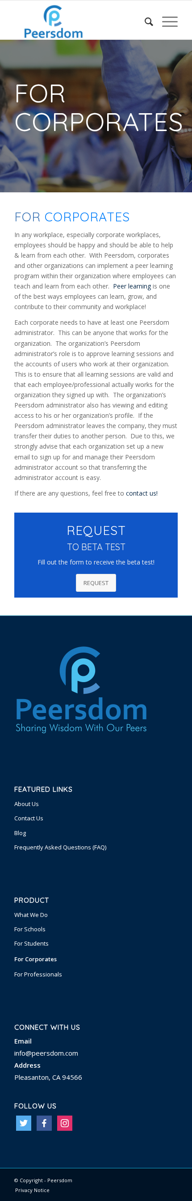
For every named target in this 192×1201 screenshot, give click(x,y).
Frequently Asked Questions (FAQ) (60, 847)
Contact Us (28, 818)
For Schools (30, 929)
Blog (20, 833)
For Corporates (35, 959)
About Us (26, 804)
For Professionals (38, 974)
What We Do (31, 915)
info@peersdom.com (46, 1052)
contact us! (142, 493)
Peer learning (132, 286)
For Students (31, 943)
